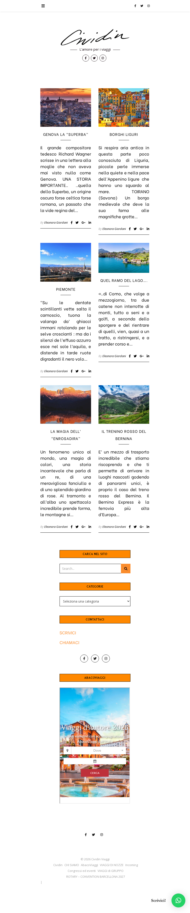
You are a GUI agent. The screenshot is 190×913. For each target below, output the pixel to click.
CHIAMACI (69, 642)
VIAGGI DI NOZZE (112, 865)
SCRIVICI (68, 632)
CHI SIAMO (71, 865)
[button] (178, 900)
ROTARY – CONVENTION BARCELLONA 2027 (95, 876)
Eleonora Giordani (56, 222)
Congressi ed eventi (82, 871)
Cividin (58, 865)
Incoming (131, 865)
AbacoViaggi (89, 865)
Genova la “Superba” (65, 134)
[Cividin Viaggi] (95, 38)
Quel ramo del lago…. (124, 280)
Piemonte (66, 289)
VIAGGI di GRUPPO (111, 871)
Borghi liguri (124, 134)
